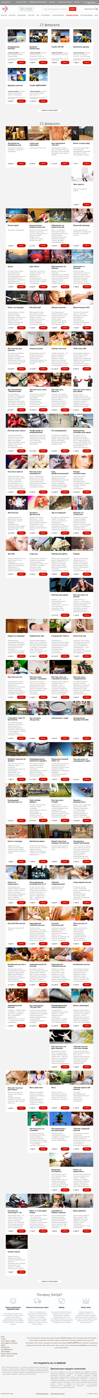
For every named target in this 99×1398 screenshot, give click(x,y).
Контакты (77, 2)
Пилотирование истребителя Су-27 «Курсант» (38, 883)
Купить (21, 62)
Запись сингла (14, 1252)
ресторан (94, 1345)
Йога (53, 1088)
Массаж (43, 1338)
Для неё (4, 15)
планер (62, 1345)
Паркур (76, 554)
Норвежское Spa (37, 636)
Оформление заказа (57, 1394)
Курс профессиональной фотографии (59, 472)
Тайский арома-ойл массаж (81, 1088)
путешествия (93, 1343)
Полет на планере (16, 308)
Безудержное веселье (14, 48)
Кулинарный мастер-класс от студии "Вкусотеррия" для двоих (16, 801)
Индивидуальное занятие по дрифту (38, 760)
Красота (57, 1340)
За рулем (58, 1338)
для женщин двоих (61, 1348)
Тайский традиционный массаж (58, 883)
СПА (31, 1338)
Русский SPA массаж (16, 924)
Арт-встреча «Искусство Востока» (35, 719)
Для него (12, 15)
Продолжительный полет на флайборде (59, 760)
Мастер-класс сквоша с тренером (38, 678)
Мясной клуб (35, 308)
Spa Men (11, 554)
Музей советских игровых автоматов (60, 842)
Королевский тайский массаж (58, 965)
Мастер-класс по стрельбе (37, 1129)
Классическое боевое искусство (37, 226)
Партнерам (5, 1352)
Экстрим (31, 15)
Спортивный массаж (82, 882)
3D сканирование (59, 431)
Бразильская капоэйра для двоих (82, 431)
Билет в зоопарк (15, 841)
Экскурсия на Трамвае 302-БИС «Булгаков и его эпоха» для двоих (81, 719)
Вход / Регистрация (89, 2)
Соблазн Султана (58, 349)
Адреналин (43, 1340)
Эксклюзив (73, 1340)
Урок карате (78, 184)
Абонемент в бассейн (79, 267)
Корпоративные (86, 15)
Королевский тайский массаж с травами (37, 924)
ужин (88, 1345)
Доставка (52, 2)
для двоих (50, 1340)
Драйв (94, 1338)
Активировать (7, 1349)
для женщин (63, 1343)
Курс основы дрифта (35, 801)
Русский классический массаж (57, 924)
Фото (48, 1338)
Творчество (65, 1340)
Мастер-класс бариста (57, 390)
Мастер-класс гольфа (57, 801)
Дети (89, 1340)
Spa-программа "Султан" (58, 144)
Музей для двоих (37, 841)
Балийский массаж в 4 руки (17, 965)
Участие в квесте (15, 472)
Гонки (64, 1338)
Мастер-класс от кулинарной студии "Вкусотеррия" (81, 760)
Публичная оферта (42, 1394)
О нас (3, 1339)
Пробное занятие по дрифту (17, 760)
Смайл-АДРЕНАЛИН (38, 86)
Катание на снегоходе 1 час (15, 1211)
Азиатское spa (79, 636)
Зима (31, 1340)
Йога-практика (36, 1088)
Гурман (84, 1340)
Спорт (36, 1343)
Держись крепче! (15, 86)
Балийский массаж (81, 965)
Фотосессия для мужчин (15, 349)
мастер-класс (50, 1345)
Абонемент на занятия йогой (57, 226)
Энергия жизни (36, 349)
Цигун (10, 267)
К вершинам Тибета (60, 636)
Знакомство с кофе (59, 718)
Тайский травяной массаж (81, 1129)
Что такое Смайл (8, 1341)
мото (44, 1345)
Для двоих (22, 15)
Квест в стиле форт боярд (38, 1211)
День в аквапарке (81, 1006)
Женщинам (30, 1345)
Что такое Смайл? (21, 2)
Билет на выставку (81, 143)
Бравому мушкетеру (35, 48)
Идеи (3, 1345)
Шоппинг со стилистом (78, 513)
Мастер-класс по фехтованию (58, 1047)
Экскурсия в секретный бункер (81, 842)
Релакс (40, 1343)
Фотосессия (13, 513)
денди (83, 1345)
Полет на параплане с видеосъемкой (79, 1170)
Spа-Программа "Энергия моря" (15, 390)
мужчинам (38, 1345)
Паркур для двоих (59, 554)
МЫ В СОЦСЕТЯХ (7, 1356)
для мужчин (55, 1343)
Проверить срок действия (37, 2)
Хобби (79, 1340)
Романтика (37, 1338)
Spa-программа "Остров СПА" (36, 1006)
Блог (96, 15)
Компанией (29, 1343)
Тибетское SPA (79, 349)
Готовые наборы (72, 15)
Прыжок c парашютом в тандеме (79, 801)
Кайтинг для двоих (59, 595)
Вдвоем (69, 1338)
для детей (73, 1342)
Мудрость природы (16, 636)
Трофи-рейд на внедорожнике (36, 431)
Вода (52, 1338)
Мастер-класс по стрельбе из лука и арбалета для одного (59, 678)
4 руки (67, 1345)
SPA (38, 15)
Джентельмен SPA (81, 308)
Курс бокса (34, 267)
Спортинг (34, 554)
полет (57, 1345)
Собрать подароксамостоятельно (26, 9)
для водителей (75, 1345)
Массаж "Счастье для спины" (15, 1089)
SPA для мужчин (58, 308)
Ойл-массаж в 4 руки (80, 924)
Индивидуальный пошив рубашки (59, 1006)
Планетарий (13, 225)
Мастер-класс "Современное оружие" (79, 678)
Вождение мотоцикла (56, 1170)
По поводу (45, 15)
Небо (86, 1338)
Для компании (58, 15)
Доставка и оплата (9, 1343)
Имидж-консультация (79, 472)
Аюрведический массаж (15, 1006)
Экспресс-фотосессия (35, 513)
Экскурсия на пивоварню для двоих (14, 144)
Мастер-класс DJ (15, 677)
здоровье (47, 1343)
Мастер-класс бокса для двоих (82, 390)
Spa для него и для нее (38, 390)
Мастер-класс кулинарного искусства (36, 472)
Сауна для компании (34, 144)
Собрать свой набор (49, 110)
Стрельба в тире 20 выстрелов (16, 719)
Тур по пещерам (58, 513)
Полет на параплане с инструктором (14, 883)
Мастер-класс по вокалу (80, 596)
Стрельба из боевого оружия (58, 1211)
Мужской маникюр (81, 225)
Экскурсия (80, 1338)
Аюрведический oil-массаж (38, 965)
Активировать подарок (64, 2)
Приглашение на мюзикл (58, 267)
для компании (84, 1343)
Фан (92, 1340)
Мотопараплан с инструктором (58, 1129)
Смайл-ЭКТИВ (57, 47)
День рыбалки (79, 1211)
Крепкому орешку (81, 47)
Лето (89, 1338)
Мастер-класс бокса (16, 431)
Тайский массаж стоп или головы (80, 1047)
